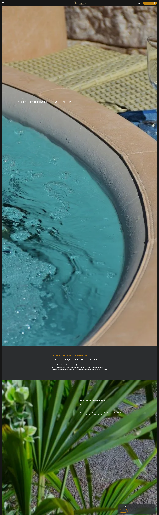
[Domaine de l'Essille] (79, 3)
